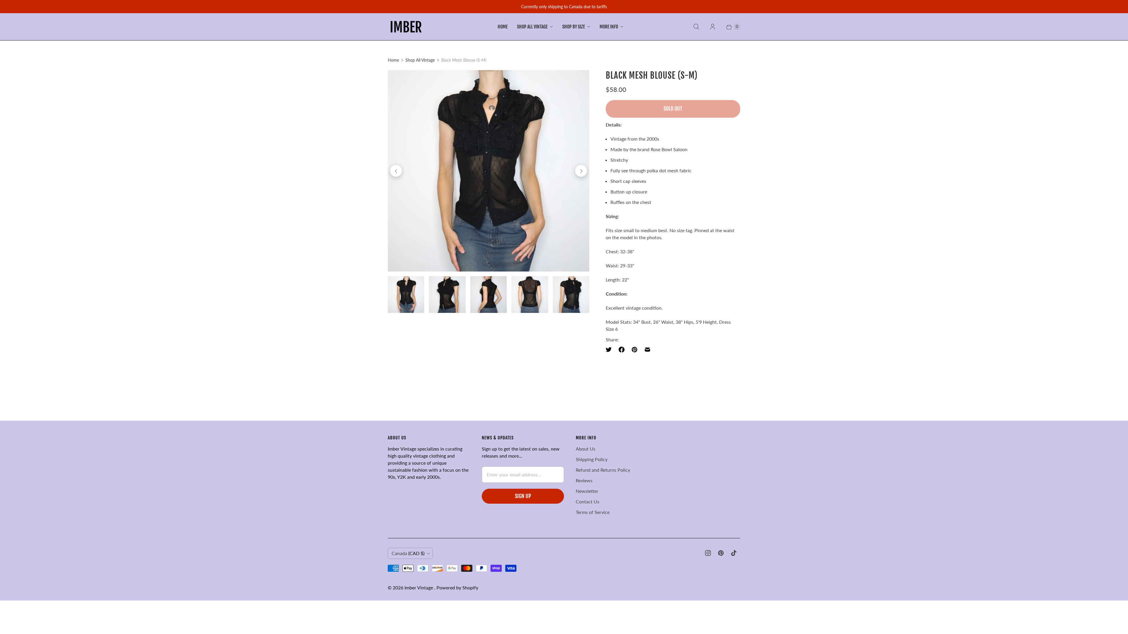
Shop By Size (573, 27)
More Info (609, 27)
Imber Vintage (419, 587)
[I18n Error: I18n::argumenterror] (406, 294)
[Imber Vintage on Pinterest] (720, 553)
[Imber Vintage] (406, 27)
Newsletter (587, 491)
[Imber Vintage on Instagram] (707, 553)
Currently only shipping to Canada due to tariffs (564, 6)
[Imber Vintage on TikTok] (733, 553)
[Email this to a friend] (647, 349)
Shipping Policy (591, 459)
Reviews (584, 480)
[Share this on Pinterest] (634, 349)
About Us (585, 448)
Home (503, 27)
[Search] (696, 27)
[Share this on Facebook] (621, 349)
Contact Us (587, 501)
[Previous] (396, 171)
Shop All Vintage (532, 27)
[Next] (581, 171)
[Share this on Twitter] (610, 349)
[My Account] (712, 27)
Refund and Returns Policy (603, 470)
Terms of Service (593, 512)
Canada (408, 553)
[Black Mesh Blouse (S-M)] (488, 171)
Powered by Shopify (457, 587)
